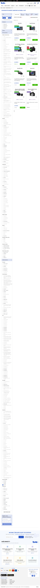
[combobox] (6, 519)
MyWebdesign (27, 586)
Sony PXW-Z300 (19, 68)
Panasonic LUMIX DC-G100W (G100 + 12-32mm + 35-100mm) (20, 90)
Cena (3, 14)
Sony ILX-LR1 (32, 68)
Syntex (1, 7)
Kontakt (14, 0)
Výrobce (3, 30)
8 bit (20, 17)
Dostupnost (4, 21)
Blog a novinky (12, 582)
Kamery (4, 7)
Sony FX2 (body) (32, 23)
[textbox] (5, 519)
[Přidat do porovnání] (23, 51)
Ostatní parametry (5, 259)
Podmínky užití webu (4, 582)
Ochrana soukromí (4, 583)
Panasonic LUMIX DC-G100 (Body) (32, 90)
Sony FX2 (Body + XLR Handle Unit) (19, 45)
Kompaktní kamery (8, 7)
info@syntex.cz (34, 572)
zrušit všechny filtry (34, 17)
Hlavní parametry (4, 32)
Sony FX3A (20, 23)
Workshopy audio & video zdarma (19, 534)
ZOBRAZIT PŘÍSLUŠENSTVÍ (6, 524)
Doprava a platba (4, 579)
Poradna (11, 583)
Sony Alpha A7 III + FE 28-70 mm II (32, 45)
